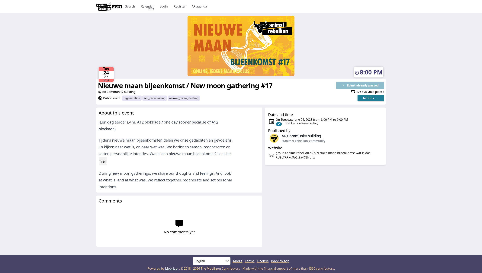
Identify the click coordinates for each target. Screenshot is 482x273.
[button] (370, 98)
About (238, 261)
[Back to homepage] (109, 6)
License (263, 261)
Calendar (147, 6)
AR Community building (119, 92)
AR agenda (199, 6)
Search (130, 6)
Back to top (280, 261)
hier (102, 161)
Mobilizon (172, 268)
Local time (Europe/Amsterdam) (301, 123)
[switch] (279, 124)
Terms (250, 261)
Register (180, 6)
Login (164, 6)
